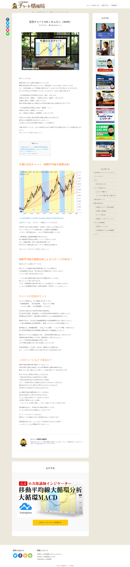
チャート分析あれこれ (100, 188)
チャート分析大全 (101, 215)
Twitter (7, 23)
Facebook (7, 19)
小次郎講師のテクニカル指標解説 (105, 230)
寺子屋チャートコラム (102, 226)
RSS (25, 555)
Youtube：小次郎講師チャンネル (46, 556)
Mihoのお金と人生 (101, 184)
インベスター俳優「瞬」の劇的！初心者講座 (106, 195)
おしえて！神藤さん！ (102, 191)
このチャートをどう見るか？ (29, 153)
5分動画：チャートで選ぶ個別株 (105, 207)
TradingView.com (58, 218)
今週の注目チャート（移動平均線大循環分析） (34, 147)
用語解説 (114, 5)
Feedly (30, 555)
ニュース (96, 234)
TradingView (39, 443)
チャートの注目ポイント (28, 151)
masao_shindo (45, 218)
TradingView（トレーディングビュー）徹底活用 (105, 172)
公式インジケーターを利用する (50, 522)
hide (36, 143)
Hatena (7, 26)
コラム (95, 180)
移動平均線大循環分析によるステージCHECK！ (35, 149)
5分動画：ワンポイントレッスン (105, 218)
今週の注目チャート (56, 25)
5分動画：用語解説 (101, 211)
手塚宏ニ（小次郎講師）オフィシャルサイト (49, 554)
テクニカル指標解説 (99, 222)
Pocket (7, 30)
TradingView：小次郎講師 (44, 559)
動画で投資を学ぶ (98, 203)
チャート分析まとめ (93, 5)
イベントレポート (98, 176)
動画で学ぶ (105, 5)
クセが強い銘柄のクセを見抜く (29, 218)
